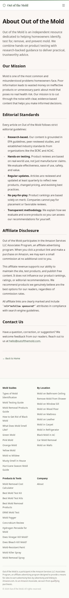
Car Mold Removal (47, 440)
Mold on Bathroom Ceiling (51, 393)
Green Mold (9, 434)
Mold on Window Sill (48, 403)
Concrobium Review (13, 522)
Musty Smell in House (14, 460)
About (40, 484)
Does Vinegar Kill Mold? (15, 537)
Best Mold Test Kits (13, 498)
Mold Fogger (9, 517)
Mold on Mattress (46, 414)
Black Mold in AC (46, 434)
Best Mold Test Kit (12, 493)
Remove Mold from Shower (51, 398)
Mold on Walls (44, 445)
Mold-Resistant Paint (14, 547)
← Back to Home (11, 358)
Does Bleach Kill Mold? (15, 542)
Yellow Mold (9, 450)
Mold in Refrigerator (48, 429)
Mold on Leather (46, 419)
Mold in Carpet (45, 424)
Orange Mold (10, 445)
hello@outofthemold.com (24, 341)
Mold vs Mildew (11, 455)
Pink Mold (8, 440)
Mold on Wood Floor (48, 409)
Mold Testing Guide (13, 402)
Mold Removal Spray (14, 557)
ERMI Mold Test (11, 512)
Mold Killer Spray (12, 552)
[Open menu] (63, 5)
